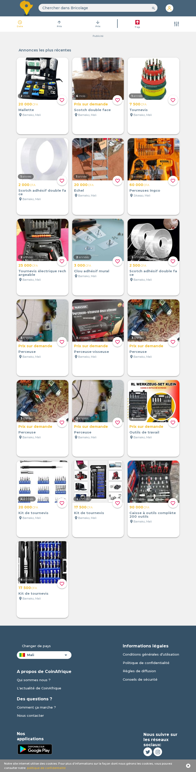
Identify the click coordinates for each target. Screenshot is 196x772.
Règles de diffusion (139, 671)
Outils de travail (144, 432)
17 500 (83, 507)
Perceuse (27, 351)
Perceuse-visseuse (91, 351)
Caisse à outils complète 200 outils (152, 514)
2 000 (26, 184)
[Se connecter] (169, 8)
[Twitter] (147, 751)
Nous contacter (30, 715)
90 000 (139, 507)
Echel (79, 190)
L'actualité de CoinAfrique (39, 688)
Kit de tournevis (33, 513)
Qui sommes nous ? (34, 680)
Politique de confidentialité (146, 663)
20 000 (28, 104)
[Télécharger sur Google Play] (35, 749)
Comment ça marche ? (36, 707)
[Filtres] (176, 24)
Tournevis (138, 110)
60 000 (139, 184)
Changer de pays (36, 646)
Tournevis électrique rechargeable (42, 272)
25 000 (28, 265)
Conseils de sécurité (140, 679)
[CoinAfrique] (27, 8)
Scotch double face (92, 110)
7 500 (137, 104)
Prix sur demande (91, 104)
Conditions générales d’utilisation (151, 654)
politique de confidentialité (46, 768)
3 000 (82, 265)
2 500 (137, 265)
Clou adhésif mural (91, 271)
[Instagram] (157, 751)
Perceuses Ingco (144, 190)
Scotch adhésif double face (42, 192)
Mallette (26, 110)
